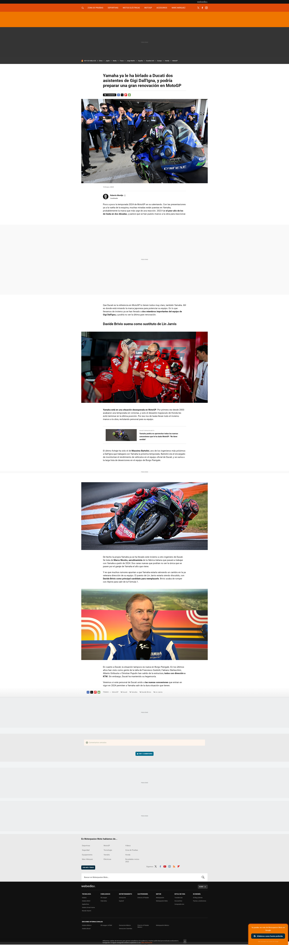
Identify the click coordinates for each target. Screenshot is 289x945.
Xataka (84, 897)
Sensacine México (125, 925)
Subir (201, 887)
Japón (108, 61)
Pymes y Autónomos (199, 901)
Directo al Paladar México (143, 926)
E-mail (129, 95)
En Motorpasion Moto (146, 430)
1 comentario (110, 95)
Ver (145, 754)
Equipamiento (87, 855)
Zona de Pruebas (95, 8)
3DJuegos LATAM (106, 925)
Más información (146, 942)
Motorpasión (160, 897)
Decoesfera (178, 901)
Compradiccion (179, 904)
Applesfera (85, 904)
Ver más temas (88, 867)
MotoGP (148, 8)
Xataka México (86, 925)
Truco (122, 61)
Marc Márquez (178, 8)
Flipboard (125, 95)
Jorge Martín (131, 61)
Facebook (202, 7)
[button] (118, 195)
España (140, 61)
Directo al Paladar (143, 897)
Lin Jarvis (158, 692)
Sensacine (122, 897)
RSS (174, 866)
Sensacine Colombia (125, 928)
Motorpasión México (162, 925)
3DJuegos (103, 897)
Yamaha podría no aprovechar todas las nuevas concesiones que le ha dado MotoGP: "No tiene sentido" (158, 437)
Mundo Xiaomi (86, 911)
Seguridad (85, 850)
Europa (159, 61)
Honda (167, 61)
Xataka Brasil (86, 928)
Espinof (121, 901)
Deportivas (113, 8)
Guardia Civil (150, 61)
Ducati (124, 692)
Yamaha (134, 692)
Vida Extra (103, 901)
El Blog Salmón (198, 897)
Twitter (198, 7)
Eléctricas (107, 859)
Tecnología (108, 850)
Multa (115, 61)
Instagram (206, 7)
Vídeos (128, 846)
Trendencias (179, 897)
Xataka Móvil (86, 901)
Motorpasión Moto (162, 901)
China (100, 61)
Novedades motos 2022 (132, 860)
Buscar (203, 877)
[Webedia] (202, 1)
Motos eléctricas (131, 8)
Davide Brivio (146, 692)
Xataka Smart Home (88, 907)
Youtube (165, 866)
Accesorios (161, 8)
